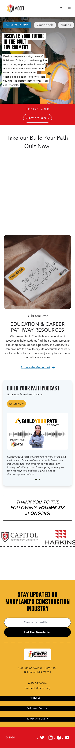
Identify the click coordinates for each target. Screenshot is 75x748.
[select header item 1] (39, 479)
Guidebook (45, 25)
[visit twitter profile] (42, 737)
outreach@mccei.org (37, 688)
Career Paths (37, 118)
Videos (66, 25)
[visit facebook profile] (59, 737)
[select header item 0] (36, 479)
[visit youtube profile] (67, 737)
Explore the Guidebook (35, 367)
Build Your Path (17, 25)
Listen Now (16, 404)
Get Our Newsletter (37, 632)
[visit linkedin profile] (50, 737)
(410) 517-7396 (37, 683)
